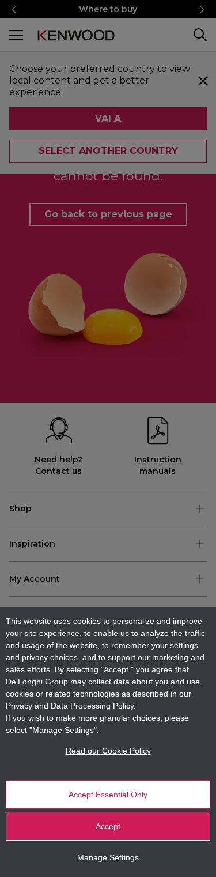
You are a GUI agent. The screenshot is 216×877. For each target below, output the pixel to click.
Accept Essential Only (108, 794)
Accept (108, 826)
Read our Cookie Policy (108, 750)
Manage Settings (108, 857)
